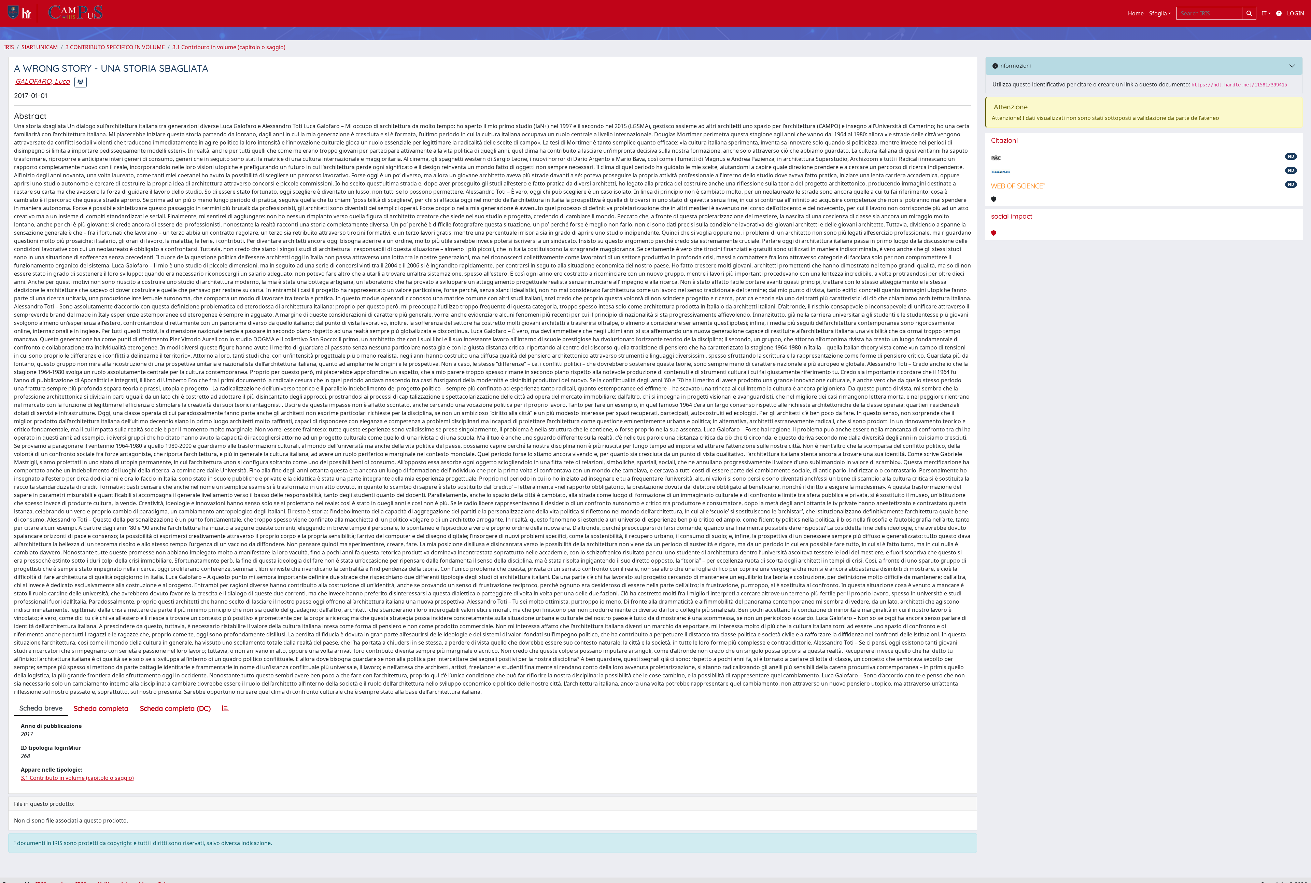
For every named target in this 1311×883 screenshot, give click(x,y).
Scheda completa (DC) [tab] (175, 708)
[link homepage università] (75, 13)
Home (1136, 13)
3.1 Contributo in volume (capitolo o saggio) (228, 47)
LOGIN (1295, 13)
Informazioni (1014, 65)
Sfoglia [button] (1158, 13)
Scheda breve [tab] (40, 708)
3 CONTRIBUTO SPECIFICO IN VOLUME (115, 47)
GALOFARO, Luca (42, 81)
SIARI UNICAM (40, 47)
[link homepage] (20, 13)
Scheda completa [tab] (101, 708)
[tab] (225, 708)
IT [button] (1264, 13)
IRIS (9, 47)
